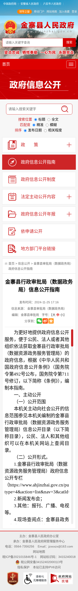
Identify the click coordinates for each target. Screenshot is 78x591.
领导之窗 (24, 11)
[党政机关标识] (13, 578)
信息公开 (24, 263)
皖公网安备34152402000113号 (42, 562)
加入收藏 (64, 11)
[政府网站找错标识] (61, 578)
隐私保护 (23, 567)
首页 (6, 64)
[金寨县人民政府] (39, 26)
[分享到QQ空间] (51, 321)
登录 (74, 11)
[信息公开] (39, 85)
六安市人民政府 (52, 3)
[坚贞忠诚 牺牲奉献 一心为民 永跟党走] (39, 52)
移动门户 (39, 11)
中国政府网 (9, 3)
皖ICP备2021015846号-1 (19, 557)
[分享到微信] (39, 321)
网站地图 (52, 11)
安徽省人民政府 (30, 3)
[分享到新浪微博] (45, 321)
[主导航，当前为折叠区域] (71, 64)
